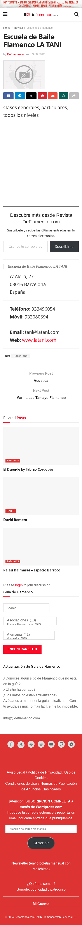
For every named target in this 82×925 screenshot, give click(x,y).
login (19, 585)
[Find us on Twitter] (20, 744)
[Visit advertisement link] (41, 4)
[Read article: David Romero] (41, 496)
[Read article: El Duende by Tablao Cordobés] (41, 446)
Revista (18, 27)
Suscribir (41, 843)
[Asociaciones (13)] (30, 620)
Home (6, 27)
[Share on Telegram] (20, 95)
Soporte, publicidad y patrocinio (41, 889)
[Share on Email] (53, 95)
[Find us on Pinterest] (31, 744)
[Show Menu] (5, 14)
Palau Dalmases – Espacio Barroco (31, 570)
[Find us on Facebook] (10, 744)
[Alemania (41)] (29, 635)
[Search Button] (76, 14)
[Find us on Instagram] (41, 744)
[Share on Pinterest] (42, 95)
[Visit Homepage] (41, 14)
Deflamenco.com (24, 917)
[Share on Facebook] (8, 95)
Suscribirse (64, 246)
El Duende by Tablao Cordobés (28, 469)
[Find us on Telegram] (71, 744)
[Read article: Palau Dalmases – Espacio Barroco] (41, 547)
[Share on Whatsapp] (63, 95)
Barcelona (21, 356)
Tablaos (13, 460)
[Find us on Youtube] (51, 744)
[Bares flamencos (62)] (30, 625)
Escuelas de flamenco (39, 27)
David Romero (15, 519)
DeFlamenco (15, 54)
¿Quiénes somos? (41, 884)
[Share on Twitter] (31, 95)
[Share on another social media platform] (74, 95)
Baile (10, 511)
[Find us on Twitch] (61, 744)
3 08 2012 (38, 54)
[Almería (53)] (29, 639)
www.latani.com (39, 340)
